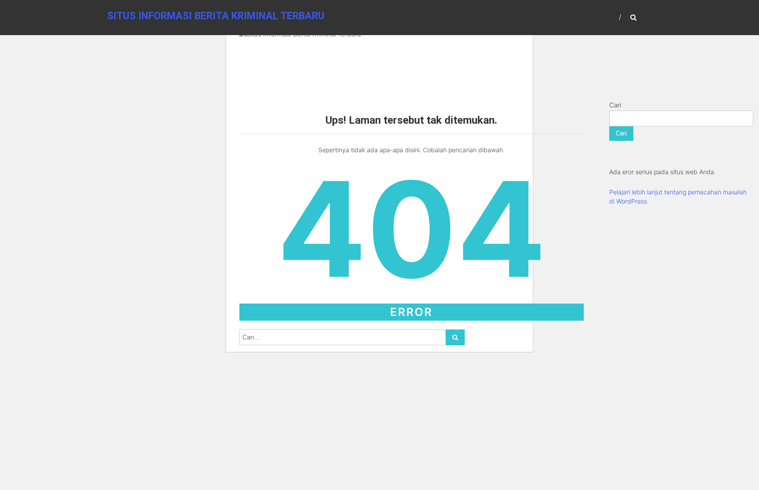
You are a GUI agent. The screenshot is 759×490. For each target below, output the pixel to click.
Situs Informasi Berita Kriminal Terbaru (216, 16)
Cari (615, 105)
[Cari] (455, 337)
